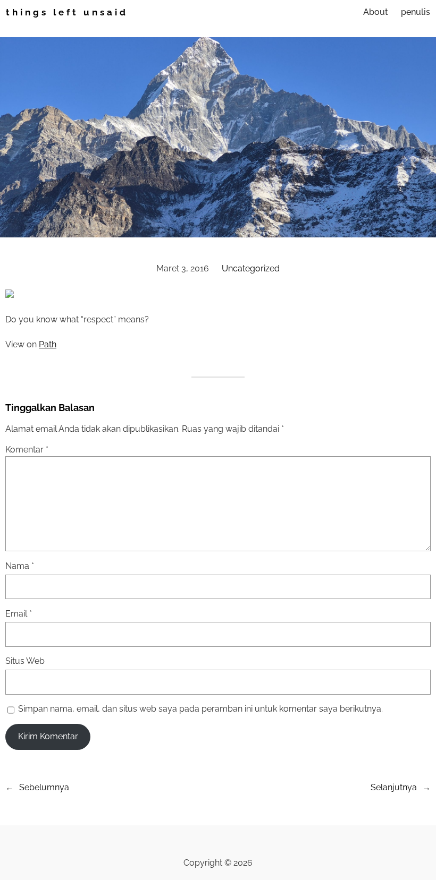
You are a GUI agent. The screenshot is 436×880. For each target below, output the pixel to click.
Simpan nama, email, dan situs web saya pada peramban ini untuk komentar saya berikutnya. (200, 709)
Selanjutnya (394, 787)
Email (18, 614)
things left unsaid (67, 12)
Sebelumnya (44, 787)
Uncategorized (251, 268)
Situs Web (25, 661)
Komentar (26, 450)
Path (47, 344)
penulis (415, 12)
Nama (19, 566)
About (375, 12)
